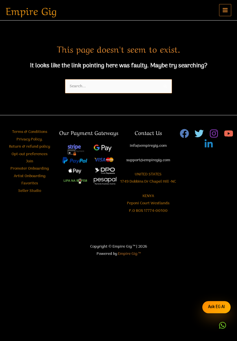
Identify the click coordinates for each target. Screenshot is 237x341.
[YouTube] (228, 133)
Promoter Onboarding (29, 168)
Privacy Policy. (29, 139)
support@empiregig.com (148, 160)
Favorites (29, 183)
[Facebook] (184, 133)
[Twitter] (199, 133)
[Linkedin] (208, 144)
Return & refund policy (29, 146)
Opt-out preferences (29, 154)
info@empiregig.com (148, 145)
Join (29, 161)
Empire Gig (31, 10)
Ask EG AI (216, 307)
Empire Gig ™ (129, 254)
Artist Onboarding (29, 176)
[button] (222, 325)
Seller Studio (29, 191)
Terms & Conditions (29, 132)
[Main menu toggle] (225, 10)
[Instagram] (214, 133)
